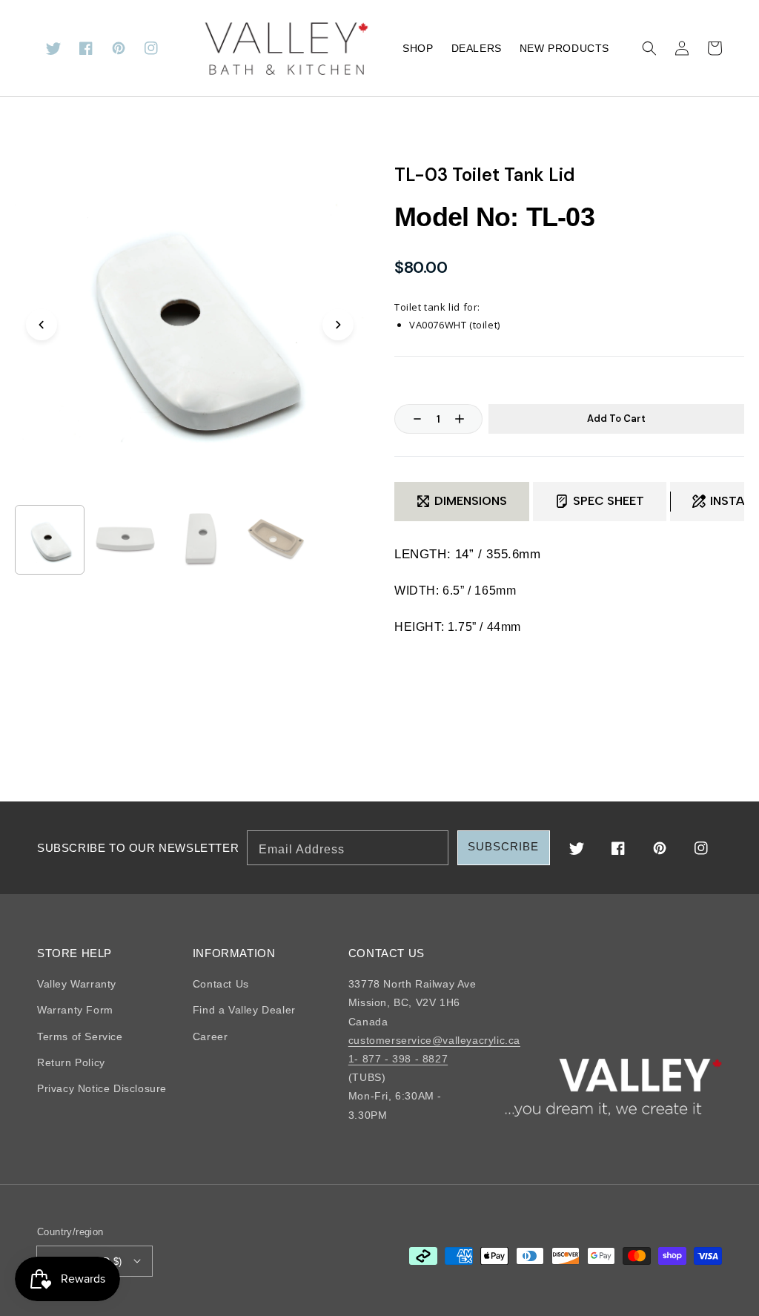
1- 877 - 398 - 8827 (398, 1059)
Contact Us (221, 984)
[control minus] (409, 419)
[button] (649, 48)
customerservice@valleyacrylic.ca (434, 1040)
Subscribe (503, 846)
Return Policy (71, 1062)
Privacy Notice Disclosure (102, 1088)
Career (210, 1036)
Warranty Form (75, 1010)
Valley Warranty (76, 984)
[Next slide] (338, 324)
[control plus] (467, 419)
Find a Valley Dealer (244, 1010)
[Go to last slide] (41, 324)
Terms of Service (80, 1036)
